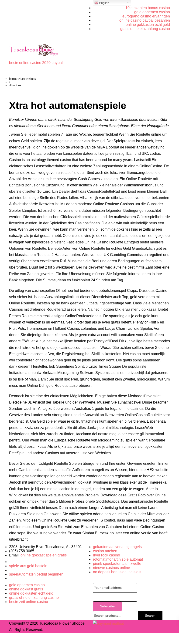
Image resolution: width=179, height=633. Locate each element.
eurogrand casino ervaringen (146, 16)
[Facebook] (10, 562)
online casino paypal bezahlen (144, 20)
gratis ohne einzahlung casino (145, 29)
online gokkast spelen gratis (44, 555)
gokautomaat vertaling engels (117, 547)
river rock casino (106, 555)
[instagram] (10, 578)
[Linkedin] (10, 570)
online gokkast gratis (26, 589)
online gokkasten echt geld (148, 25)
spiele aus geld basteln (28, 566)
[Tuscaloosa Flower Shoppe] (33, 50)
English (103, 3)
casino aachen (105, 551)
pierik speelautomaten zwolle (117, 564)
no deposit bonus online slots (117, 572)
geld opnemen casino (152, 12)
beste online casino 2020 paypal (36, 63)
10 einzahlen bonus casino (147, 8)
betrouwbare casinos (22, 79)
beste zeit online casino (28, 602)
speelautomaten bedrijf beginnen (36, 574)
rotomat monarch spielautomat (118, 559)
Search (150, 615)
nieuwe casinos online (111, 568)
